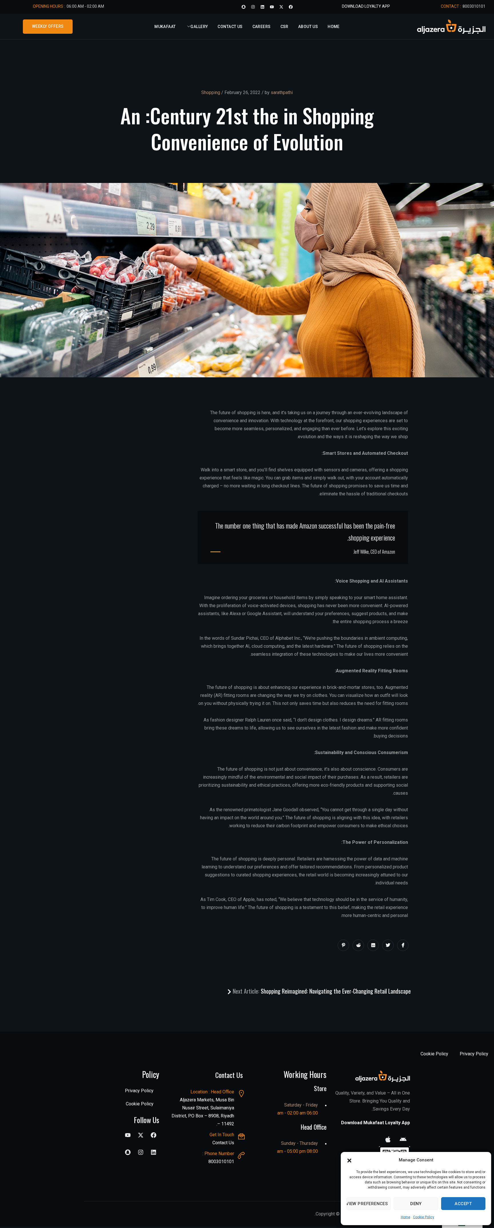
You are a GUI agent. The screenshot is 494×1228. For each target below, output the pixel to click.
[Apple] (388, 1139)
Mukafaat (165, 26)
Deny (416, 1203)
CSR (284, 26)
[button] (349, 1160)
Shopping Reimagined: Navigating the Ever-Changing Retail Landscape (321, 991)
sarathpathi (282, 92)
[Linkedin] (262, 7)
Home (405, 1217)
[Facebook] (291, 7)
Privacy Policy (474, 1053)
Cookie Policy (423, 1217)
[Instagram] (253, 7)
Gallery (199, 26)
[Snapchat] (244, 7)
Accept (463, 1203)
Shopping (210, 92)
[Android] (403, 1139)
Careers (261, 26)
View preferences (367, 1203)
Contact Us (230, 26)
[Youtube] (272, 7)
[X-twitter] (281, 7)
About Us (308, 26)
